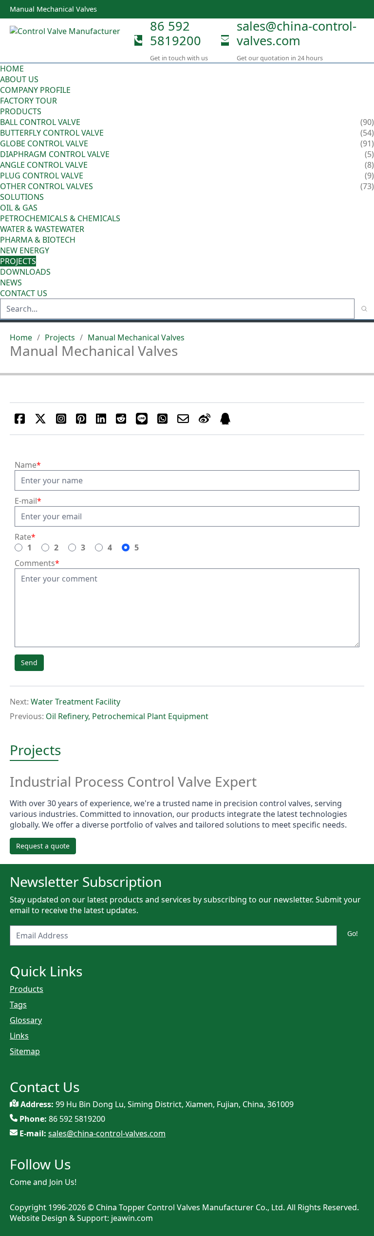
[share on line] (142, 418)
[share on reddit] (121, 418)
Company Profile (35, 90)
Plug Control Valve (41, 175)
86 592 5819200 (175, 33)
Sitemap (25, 1051)
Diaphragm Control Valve (55, 154)
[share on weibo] (204, 418)
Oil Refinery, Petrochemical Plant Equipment (127, 716)
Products (20, 111)
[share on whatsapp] (162, 418)
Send (29, 662)
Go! (352, 933)
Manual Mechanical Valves (136, 337)
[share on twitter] (40, 418)
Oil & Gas (18, 207)
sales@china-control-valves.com (296, 33)
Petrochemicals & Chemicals (60, 218)
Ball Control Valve (40, 122)
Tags (18, 1004)
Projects (18, 261)
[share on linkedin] (101, 418)
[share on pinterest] (81, 418)
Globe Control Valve (44, 143)
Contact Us (23, 293)
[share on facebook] (20, 418)
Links (19, 1035)
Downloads (25, 271)
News (11, 282)
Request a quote (43, 845)
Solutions (22, 197)
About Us (20, 79)
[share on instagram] (61, 418)
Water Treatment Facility (75, 701)
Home (12, 68)
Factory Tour (28, 100)
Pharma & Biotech (37, 239)
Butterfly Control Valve (52, 132)
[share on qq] (225, 418)
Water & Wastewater (42, 229)
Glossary (26, 1020)
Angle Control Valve (44, 164)
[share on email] (183, 418)
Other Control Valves (46, 186)
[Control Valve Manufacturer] (68, 40)
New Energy (24, 250)
